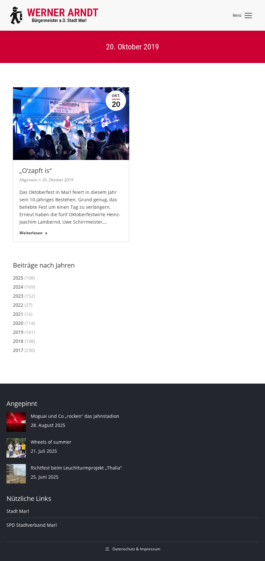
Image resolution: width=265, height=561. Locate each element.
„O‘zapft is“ (35, 170)
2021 (18, 314)
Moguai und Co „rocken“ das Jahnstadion (75, 416)
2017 (18, 350)
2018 (18, 341)
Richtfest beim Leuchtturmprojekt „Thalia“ (76, 468)
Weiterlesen (31, 233)
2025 (18, 278)
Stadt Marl (17, 511)
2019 (18, 332)
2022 (18, 305)
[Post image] (16, 422)
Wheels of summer (51, 442)
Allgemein (28, 180)
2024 (18, 287)
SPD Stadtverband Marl (31, 525)
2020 (18, 323)
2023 (18, 296)
